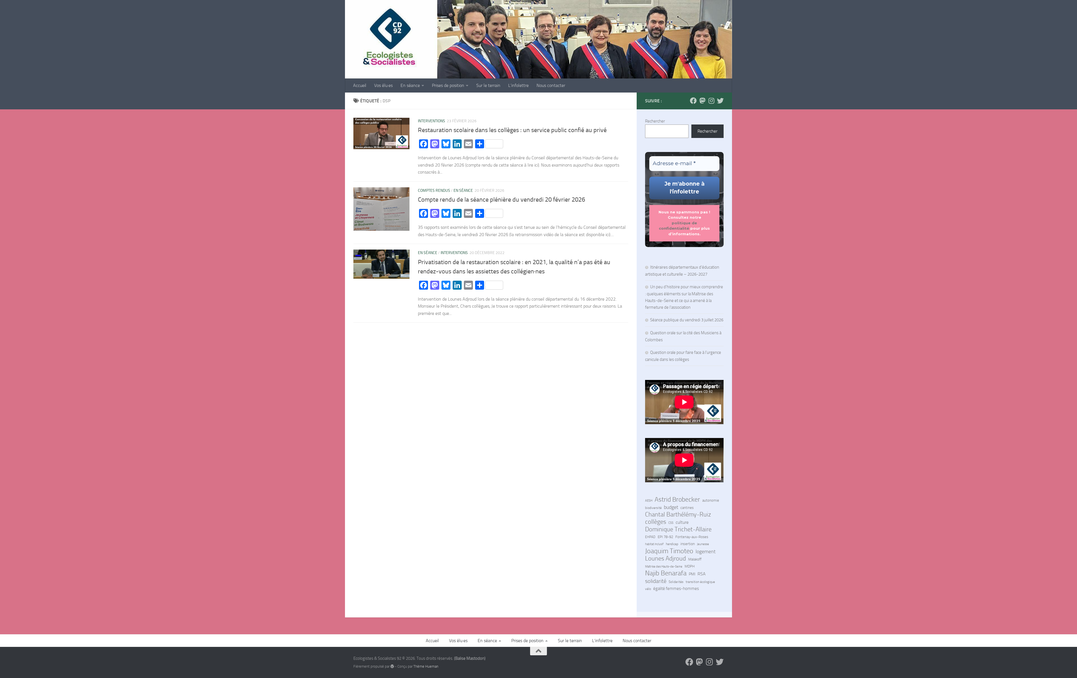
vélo (648, 589)
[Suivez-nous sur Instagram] (711, 100)
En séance (410, 85)
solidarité (655, 581)
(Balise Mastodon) (469, 658)
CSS (670, 523)
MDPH (690, 566)
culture (682, 522)
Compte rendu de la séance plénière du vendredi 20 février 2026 (501, 199)
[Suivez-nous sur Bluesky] (720, 100)
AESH (648, 500)
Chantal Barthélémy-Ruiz (678, 514)
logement (705, 551)
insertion (687, 543)
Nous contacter (551, 85)
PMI (692, 574)
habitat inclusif (654, 544)
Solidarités (676, 582)
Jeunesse (703, 544)
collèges (655, 521)
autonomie (710, 500)
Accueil (359, 85)
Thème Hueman (425, 666)
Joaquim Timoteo (669, 551)
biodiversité (653, 508)
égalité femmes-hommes (676, 588)
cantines (687, 508)
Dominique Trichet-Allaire (678, 529)
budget (671, 507)
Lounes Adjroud (665, 558)
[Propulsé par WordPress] (392, 666)
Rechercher (655, 121)
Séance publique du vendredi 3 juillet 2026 (686, 319)
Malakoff (694, 559)
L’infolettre (518, 85)
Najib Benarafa (666, 573)
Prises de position (448, 85)
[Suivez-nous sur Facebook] (693, 100)
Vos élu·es (383, 85)
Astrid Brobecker (677, 499)
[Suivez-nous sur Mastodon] (702, 100)
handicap (672, 544)
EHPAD (650, 537)
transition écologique (700, 582)
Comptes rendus (434, 190)
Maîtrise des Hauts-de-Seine (663, 566)
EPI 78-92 (665, 537)
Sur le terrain (488, 85)
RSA (702, 573)
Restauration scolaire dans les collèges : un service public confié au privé (512, 130)
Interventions (431, 121)
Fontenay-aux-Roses (691, 537)
